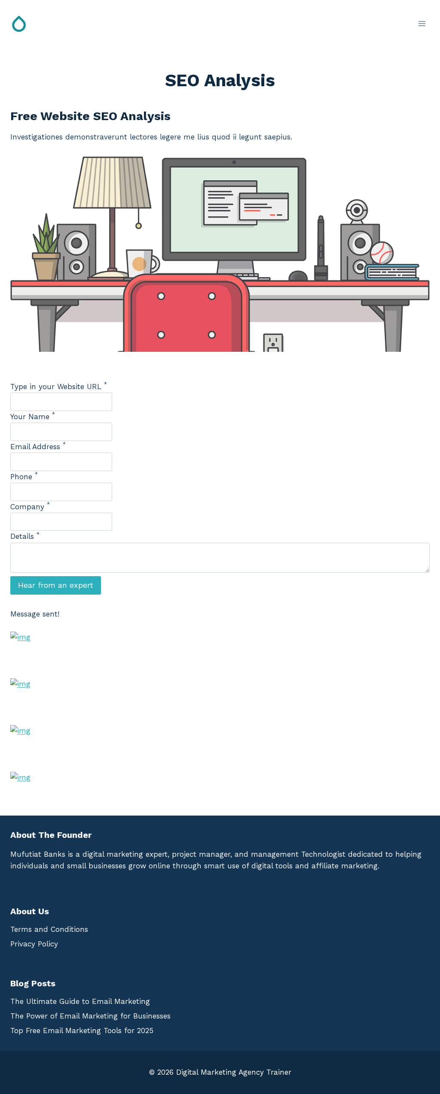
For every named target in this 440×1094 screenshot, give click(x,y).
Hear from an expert (55, 584)
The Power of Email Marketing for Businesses (90, 1016)
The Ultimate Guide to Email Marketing (80, 1001)
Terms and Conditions (49, 929)
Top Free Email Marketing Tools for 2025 (81, 1030)
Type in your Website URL (58, 386)
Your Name (32, 416)
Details (25, 536)
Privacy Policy (34, 944)
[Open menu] (422, 23)
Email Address (38, 446)
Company (30, 506)
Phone (24, 476)
